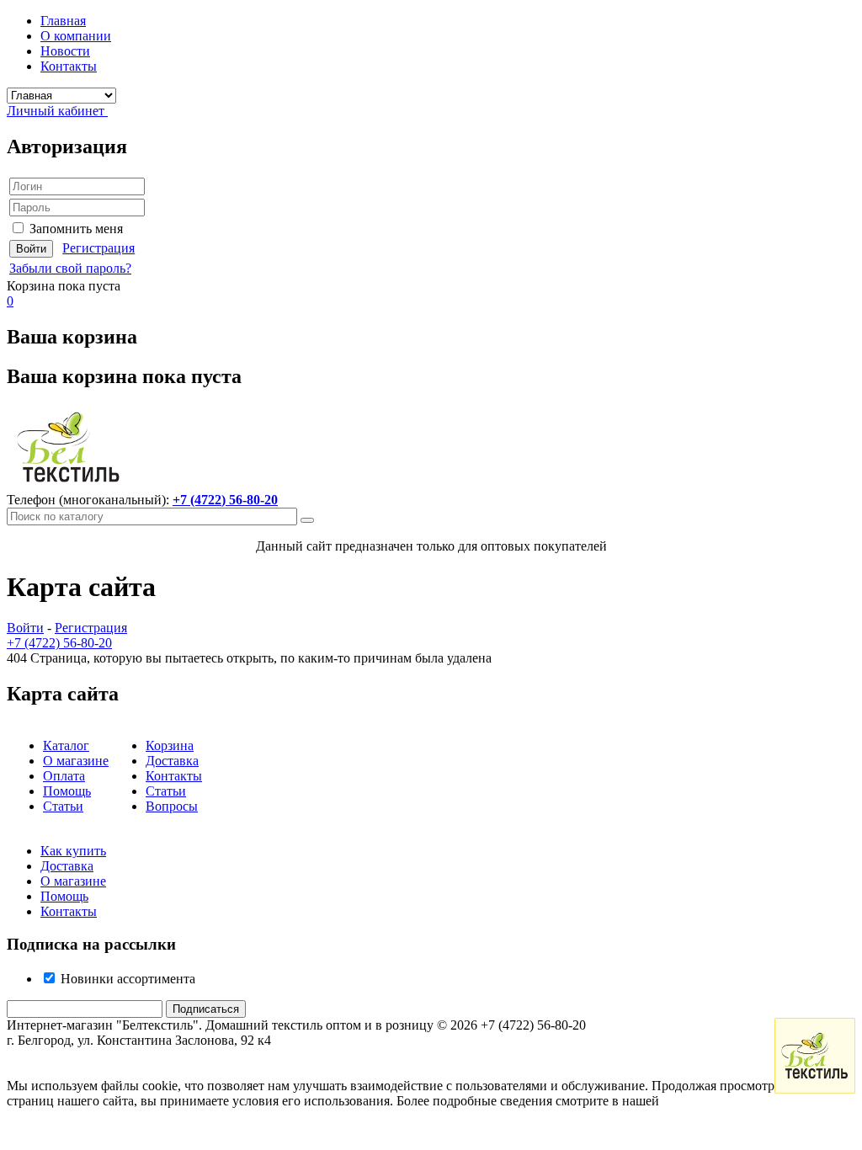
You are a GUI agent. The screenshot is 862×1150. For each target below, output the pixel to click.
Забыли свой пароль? (70, 268)
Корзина (170, 745)
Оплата (64, 776)
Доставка (172, 760)
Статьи (63, 806)
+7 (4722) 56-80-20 (225, 499)
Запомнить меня (76, 228)
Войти (25, 627)
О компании (75, 36)
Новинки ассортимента (126, 979)
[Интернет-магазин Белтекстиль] (68, 484)
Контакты (68, 66)
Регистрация (98, 248)
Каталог (66, 745)
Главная (63, 20)
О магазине (76, 760)
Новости (65, 51)
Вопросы (172, 806)
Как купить (73, 851)
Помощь (67, 791)
